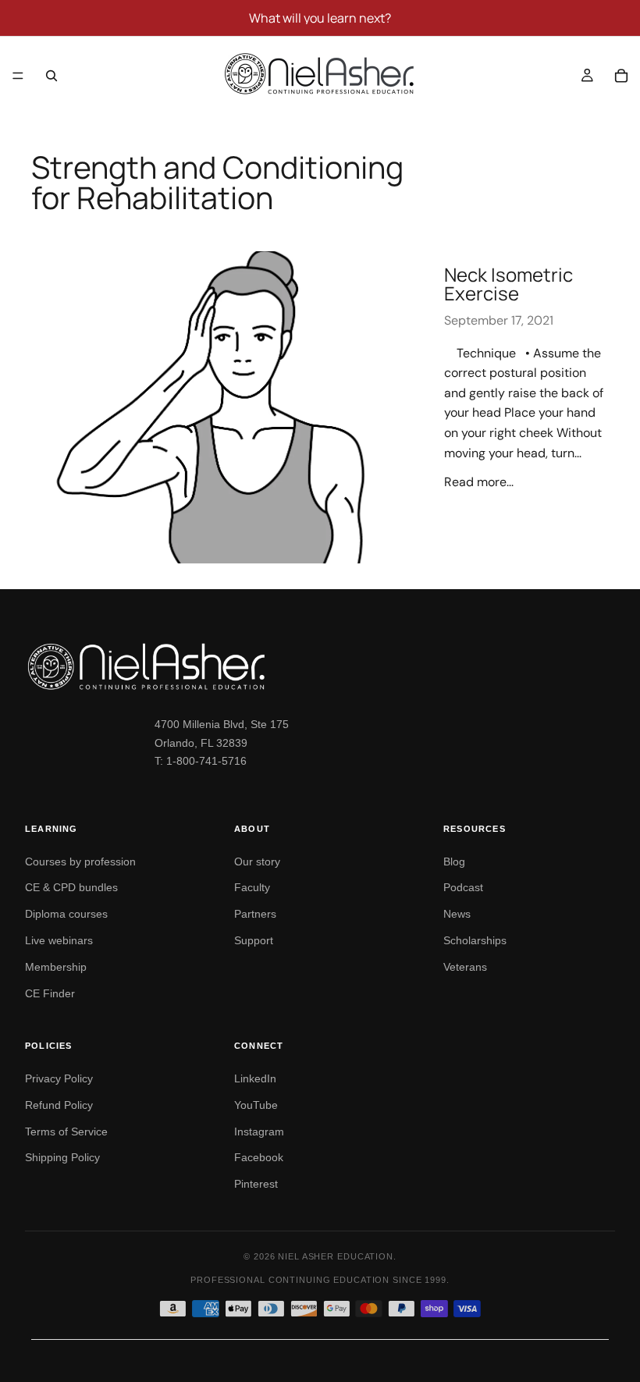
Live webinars (59, 940)
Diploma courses (66, 914)
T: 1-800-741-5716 (201, 761)
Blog (454, 861)
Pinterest (256, 1184)
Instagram (259, 1131)
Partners (255, 914)
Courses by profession (80, 861)
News (457, 914)
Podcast (463, 887)
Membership (56, 967)
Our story (257, 861)
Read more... (479, 482)
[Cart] (621, 76)
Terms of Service (66, 1131)
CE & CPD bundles (71, 887)
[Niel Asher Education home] (320, 666)
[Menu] (18, 76)
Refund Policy (59, 1105)
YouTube (256, 1105)
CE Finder (50, 993)
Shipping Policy (62, 1157)
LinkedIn (255, 1078)
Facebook (258, 1157)
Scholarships (475, 940)
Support (253, 940)
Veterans (465, 967)
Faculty (252, 887)
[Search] (51, 76)
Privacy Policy (59, 1078)
